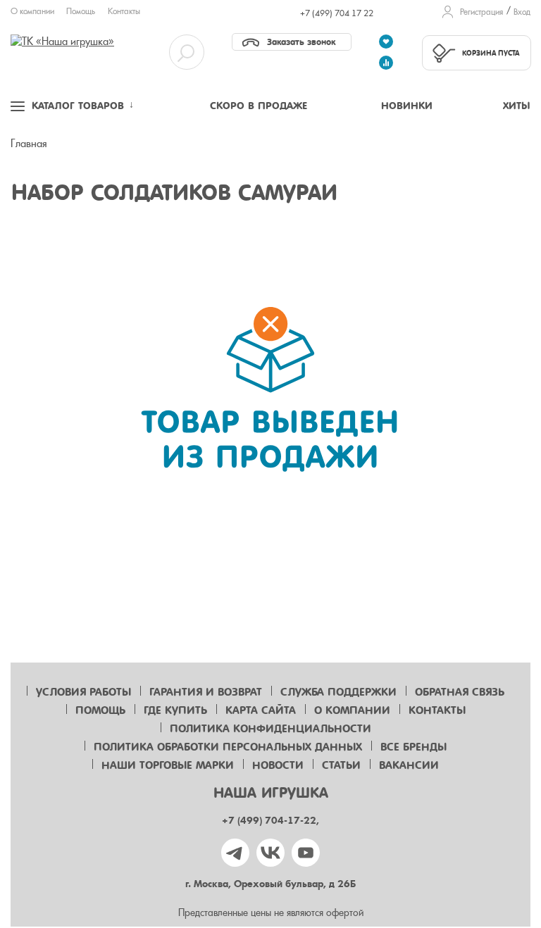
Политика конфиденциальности (270, 728)
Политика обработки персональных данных (228, 747)
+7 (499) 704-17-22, (270, 821)
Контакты (124, 11)
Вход (522, 12)
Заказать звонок (301, 42)
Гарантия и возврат (205, 692)
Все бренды (413, 747)
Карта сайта (260, 710)
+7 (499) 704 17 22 (336, 13)
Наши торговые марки (167, 765)
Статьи (341, 765)
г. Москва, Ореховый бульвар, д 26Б (270, 884)
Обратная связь (459, 692)
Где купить (175, 710)
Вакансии (409, 765)
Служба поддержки (338, 692)
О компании (32, 11)
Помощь (80, 11)
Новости (278, 765)
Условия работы (83, 692)
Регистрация (481, 12)
